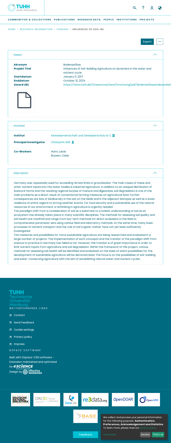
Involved (19, 126)
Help (143, 7)
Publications (64, 19)
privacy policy (148, 427)
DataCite (71, 400)
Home (12, 29)
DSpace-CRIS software (37, 357)
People (109, 19)
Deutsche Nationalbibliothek (20, 400)
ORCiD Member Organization (46, 400)
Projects (147, 19)
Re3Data (95, 400)
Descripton (21, 173)
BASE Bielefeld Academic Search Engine (85, 416)
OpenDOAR (123, 400)
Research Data (89, 19)
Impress (19, 344)
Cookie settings (24, 330)
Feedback (85, 434)
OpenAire (149, 400)
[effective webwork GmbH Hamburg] (32, 372)
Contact (19, 315)
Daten (18, 55)
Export (147, 42)
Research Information (36, 29)
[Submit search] (134, 7)
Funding (62, 29)
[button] (160, 8)
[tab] (85, 55)
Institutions (127, 19)
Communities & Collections (29, 19)
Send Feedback (24, 322)
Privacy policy (23, 337)
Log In (152, 7)
